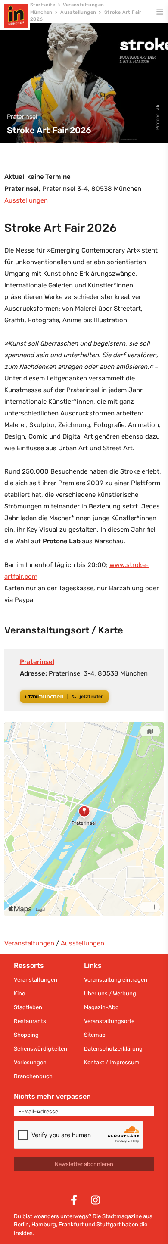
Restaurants (30, 1021)
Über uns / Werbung (110, 993)
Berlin (21, 1224)
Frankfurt (71, 1224)
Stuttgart (108, 1224)
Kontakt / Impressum (112, 1062)
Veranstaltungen (29, 943)
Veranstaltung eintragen (115, 979)
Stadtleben (28, 1007)
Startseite (42, 5)
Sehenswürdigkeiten (40, 1048)
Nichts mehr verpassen (52, 1096)
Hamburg (43, 1224)
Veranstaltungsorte (109, 1021)
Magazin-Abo (101, 1007)
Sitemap (95, 1035)
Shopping (26, 1035)
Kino (19, 993)
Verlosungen (30, 1062)
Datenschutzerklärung (113, 1048)
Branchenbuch (33, 1076)
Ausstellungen (78, 12)
